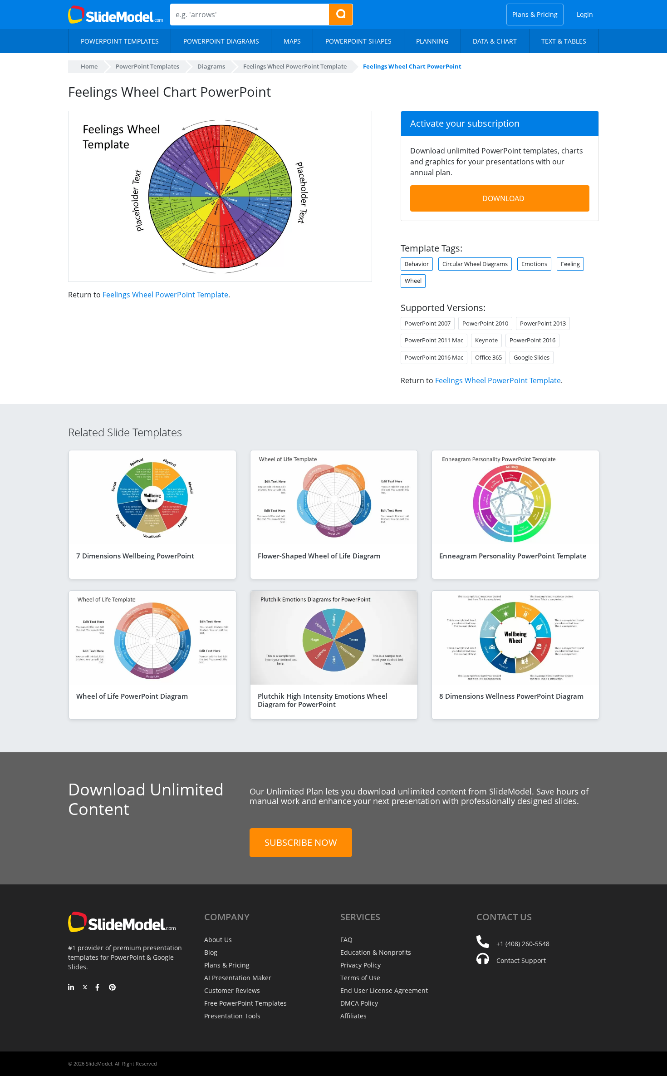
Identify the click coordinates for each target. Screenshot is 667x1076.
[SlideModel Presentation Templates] (115, 14)
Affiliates (353, 1016)
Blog (210, 952)
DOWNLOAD (503, 198)
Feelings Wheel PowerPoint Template (165, 295)
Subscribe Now (301, 842)
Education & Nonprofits (375, 952)
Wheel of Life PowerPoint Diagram (132, 696)
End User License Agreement (384, 990)
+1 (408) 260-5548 (522, 943)
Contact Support (521, 960)
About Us (218, 939)
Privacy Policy (360, 965)
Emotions (534, 264)
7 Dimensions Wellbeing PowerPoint (135, 555)
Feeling (570, 264)
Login (585, 14)
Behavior (417, 264)
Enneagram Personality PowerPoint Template (513, 555)
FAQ (346, 939)
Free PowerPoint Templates (245, 1003)
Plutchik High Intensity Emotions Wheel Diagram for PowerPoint (322, 700)
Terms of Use (360, 977)
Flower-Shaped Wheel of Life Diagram (319, 555)
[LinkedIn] (71, 988)
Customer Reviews (232, 990)
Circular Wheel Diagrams (475, 264)
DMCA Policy (359, 1003)
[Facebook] (98, 988)
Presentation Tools (232, 1016)
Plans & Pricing (535, 14)
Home (89, 66)
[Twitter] (85, 988)
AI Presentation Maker (237, 977)
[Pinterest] (112, 988)
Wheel (413, 280)
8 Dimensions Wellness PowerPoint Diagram (511, 696)
